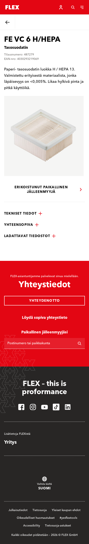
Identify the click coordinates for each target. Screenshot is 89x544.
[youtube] (44, 407)
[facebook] (21, 407)
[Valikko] (82, 7)
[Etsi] (79, 343)
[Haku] (72, 7)
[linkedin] (67, 407)
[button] (23, 213)
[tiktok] (56, 407)
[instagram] (33, 407)
